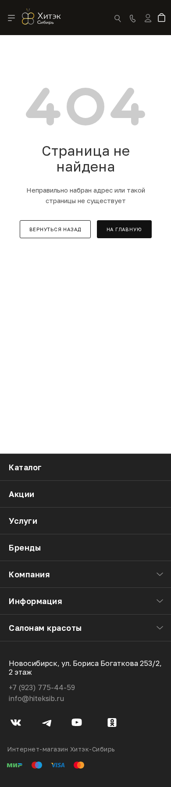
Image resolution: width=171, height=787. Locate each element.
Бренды (25, 547)
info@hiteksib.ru (36, 698)
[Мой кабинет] (148, 24)
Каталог (25, 467)
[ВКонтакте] (16, 724)
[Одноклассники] (112, 724)
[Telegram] (46, 724)
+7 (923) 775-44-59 (42, 687)
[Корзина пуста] (163, 18)
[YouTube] (77, 724)
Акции (22, 494)
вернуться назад (55, 229)
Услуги (23, 521)
